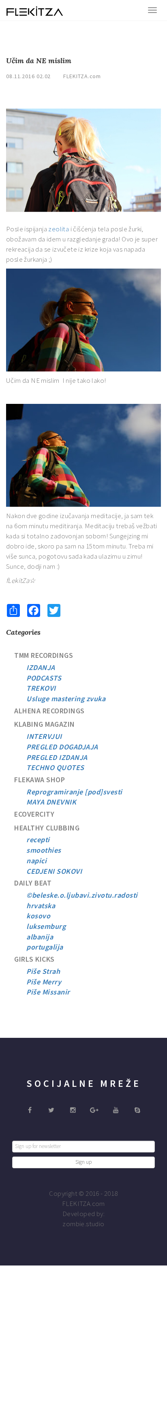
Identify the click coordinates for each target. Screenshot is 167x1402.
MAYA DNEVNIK (51, 802)
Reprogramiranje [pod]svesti (74, 791)
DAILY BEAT (32, 883)
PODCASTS (43, 678)
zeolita (59, 228)
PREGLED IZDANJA (57, 757)
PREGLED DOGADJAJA (62, 746)
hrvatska (40, 905)
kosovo (38, 915)
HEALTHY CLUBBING (46, 827)
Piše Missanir (48, 992)
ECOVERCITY (34, 814)
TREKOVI (41, 688)
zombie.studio (83, 1223)
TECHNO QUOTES (55, 767)
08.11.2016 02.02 (28, 76)
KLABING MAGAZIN (44, 724)
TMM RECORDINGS (43, 655)
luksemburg (46, 926)
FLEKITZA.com (82, 76)
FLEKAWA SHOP (39, 779)
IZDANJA (40, 667)
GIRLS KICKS (34, 959)
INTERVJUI (44, 736)
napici (36, 860)
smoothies (43, 850)
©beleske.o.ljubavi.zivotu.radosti (82, 895)
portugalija (44, 947)
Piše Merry (43, 981)
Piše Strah (43, 971)
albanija (39, 936)
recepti (38, 839)
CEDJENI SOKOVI (54, 871)
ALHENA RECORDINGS (49, 710)
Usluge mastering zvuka (65, 698)
